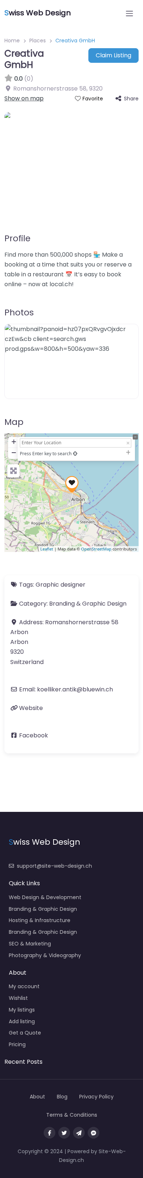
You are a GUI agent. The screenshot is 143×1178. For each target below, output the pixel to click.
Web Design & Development (45, 897)
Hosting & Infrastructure (39, 920)
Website (31, 708)
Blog (62, 1096)
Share (131, 98)
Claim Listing (113, 55)
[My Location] (75, 453)
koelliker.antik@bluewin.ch (75, 689)
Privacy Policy (96, 1096)
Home (12, 40)
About (37, 1096)
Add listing (22, 1021)
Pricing (17, 1044)
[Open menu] (129, 13)
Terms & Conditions (71, 1114)
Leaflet (46, 549)
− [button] (13, 452)
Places (37, 40)
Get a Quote (25, 1032)
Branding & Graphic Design (87, 603)
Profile (17, 238)
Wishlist (18, 998)
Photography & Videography (45, 955)
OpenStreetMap (96, 549)
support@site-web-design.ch (54, 866)
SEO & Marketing (30, 943)
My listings (22, 1009)
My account (24, 986)
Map (13, 422)
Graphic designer (60, 584)
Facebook (33, 735)
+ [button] (13, 441)
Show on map (24, 98)
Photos (19, 312)
